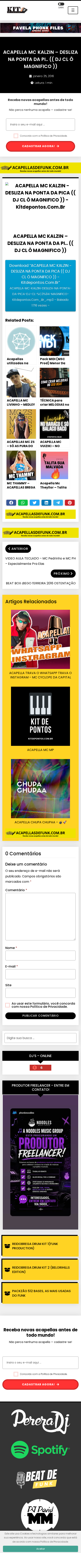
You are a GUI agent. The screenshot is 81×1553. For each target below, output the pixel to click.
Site (8, 985)
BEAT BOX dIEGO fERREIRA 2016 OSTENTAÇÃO (41, 583)
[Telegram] (58, 503)
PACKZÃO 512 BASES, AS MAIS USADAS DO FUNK (41, 1293)
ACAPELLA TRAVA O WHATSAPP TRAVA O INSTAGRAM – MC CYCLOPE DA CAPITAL (40, 675)
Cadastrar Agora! (39, 146)
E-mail (11, 966)
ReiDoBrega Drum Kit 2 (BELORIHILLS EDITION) (41, 1269)
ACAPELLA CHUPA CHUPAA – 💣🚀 (41, 822)
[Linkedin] (46, 503)
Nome (11, 948)
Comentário (16, 890)
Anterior (19, 548)
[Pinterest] (70, 503)
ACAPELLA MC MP (40, 750)
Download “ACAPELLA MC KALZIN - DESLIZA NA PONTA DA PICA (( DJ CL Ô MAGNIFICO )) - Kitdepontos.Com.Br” (40, 285)
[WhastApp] (23, 503)
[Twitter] (35, 503)
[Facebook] (11, 503)
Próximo (62, 573)
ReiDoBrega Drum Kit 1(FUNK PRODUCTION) (35, 1246)
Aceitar (40, 1548)
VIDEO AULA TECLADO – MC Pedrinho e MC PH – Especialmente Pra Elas (40, 561)
